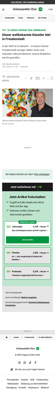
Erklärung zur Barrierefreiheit (34, 383)
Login (50, 9)
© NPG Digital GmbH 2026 (27, 355)
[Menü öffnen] (3, 9)
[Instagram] (19, 362)
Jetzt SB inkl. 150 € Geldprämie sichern (27, 2)
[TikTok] (30, 362)
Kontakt (22, 387)
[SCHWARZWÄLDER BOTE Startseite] (27, 9)
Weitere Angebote (29, 297)
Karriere (24, 379)
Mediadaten (13, 383)
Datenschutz (42, 379)
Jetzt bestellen (27, 240)
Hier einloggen (42, 174)
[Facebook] (35, 362)
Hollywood (30, 18)
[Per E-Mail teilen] (37, 78)
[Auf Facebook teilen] (31, 78)
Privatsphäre (13, 379)
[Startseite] (6, 337)
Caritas (20, 18)
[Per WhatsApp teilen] (43, 78)
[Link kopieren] (26, 78)
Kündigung (11, 387)
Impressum (33, 387)
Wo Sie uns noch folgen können (30, 369)
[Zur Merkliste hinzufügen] (51, 78)
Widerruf (45, 387)
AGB (32, 379)
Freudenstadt (9, 18)
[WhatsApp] (25, 362)
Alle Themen (42, 18)
